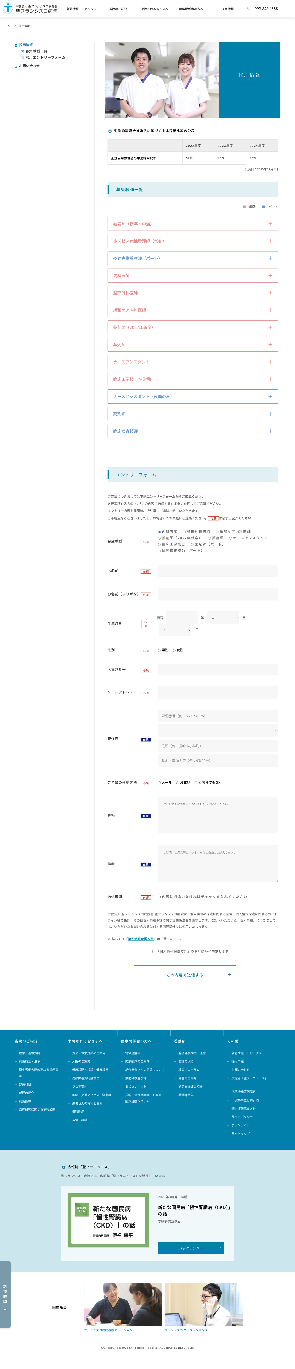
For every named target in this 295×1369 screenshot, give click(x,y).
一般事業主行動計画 (245, 1100)
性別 (111, 649)
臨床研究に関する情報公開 (37, 1109)
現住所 (113, 738)
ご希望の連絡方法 (122, 782)
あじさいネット (135, 1086)
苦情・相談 (79, 1120)
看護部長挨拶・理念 (192, 1053)
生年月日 (115, 623)
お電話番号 (117, 669)
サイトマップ (241, 1133)
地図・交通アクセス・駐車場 (91, 1094)
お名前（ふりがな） (124, 593)
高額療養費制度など (85, 1078)
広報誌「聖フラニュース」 (250, 1078)
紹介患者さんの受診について (145, 1069)
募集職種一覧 (36, 51)
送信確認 (115, 896)
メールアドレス (120, 691)
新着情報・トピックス (82, 8)
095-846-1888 (266, 9)
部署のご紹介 (187, 1078)
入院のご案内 (81, 1061)
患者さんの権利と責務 (87, 1103)
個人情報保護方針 (141, 938)
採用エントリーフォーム (45, 57)
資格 (111, 815)
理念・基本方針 (29, 1053)
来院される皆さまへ (154, 8)
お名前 (113, 570)
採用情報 (228, 8)
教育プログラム (189, 1069)
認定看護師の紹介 (190, 1086)
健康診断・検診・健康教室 (90, 1069)
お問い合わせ (29, 65)
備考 (111, 863)
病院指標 (25, 1101)
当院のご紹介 (118, 8)
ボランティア (240, 1125)
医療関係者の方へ (191, 8)
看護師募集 (185, 1094)
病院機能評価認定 (244, 1091)
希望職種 (115, 541)
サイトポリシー (242, 1116)
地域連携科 (132, 1053)
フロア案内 (79, 1086)
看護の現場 (185, 1061)
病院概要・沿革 (29, 1061)
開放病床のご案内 (137, 1061)
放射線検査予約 (135, 1078)
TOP (9, 25)
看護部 (180, 1040)
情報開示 (78, 1111)
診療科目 (25, 1084)
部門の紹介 (26, 1092)
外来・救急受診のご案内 (88, 1053)
